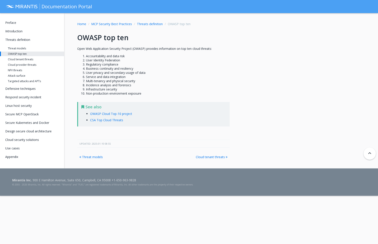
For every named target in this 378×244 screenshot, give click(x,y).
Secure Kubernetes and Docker (27, 123)
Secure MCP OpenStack (22, 114)
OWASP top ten (17, 54)
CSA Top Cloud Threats (106, 120)
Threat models (92, 157)
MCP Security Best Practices (111, 24)
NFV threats (15, 70)
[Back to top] (370, 153)
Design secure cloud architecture (28, 131)
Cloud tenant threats (211, 157)
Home (81, 24)
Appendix (11, 157)
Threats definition (150, 24)
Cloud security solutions (22, 140)
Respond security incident (23, 97)
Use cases (12, 148)
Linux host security (18, 106)
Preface (10, 23)
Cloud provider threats (22, 65)
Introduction (14, 31)
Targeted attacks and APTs (24, 81)
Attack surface (16, 76)
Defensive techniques (20, 89)
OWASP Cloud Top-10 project (111, 114)
